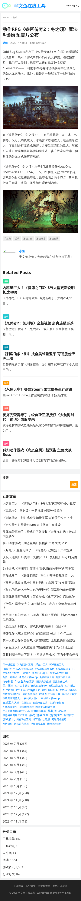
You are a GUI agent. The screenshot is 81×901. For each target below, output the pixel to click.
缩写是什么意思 (41, 719)
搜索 (6, 477)
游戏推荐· (69, 715)
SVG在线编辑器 (24, 669)
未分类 (7, 853)
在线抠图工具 (40, 702)
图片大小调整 (22, 685)
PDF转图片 (9, 669)
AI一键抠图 (9, 664)
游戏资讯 (53, 238)
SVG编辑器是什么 (66, 669)
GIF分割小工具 (25, 664)
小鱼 (22, 251)
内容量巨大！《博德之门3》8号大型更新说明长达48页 (39, 290)
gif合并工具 (41, 664)
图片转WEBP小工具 (14, 690)
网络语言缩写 (21, 723)
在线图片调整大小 (12, 698)
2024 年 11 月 (12, 800)
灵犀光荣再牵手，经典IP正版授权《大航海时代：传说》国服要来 (38, 417)
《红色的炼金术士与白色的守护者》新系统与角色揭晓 (39, 590)
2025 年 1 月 (11, 786)
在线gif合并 (33, 690)
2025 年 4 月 (11, 765)
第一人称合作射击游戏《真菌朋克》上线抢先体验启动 (39, 640)
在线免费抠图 (30, 694)
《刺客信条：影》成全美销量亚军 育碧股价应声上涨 (39, 356)
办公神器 (8, 681)
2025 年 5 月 (11, 758)
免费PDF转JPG (40, 673)
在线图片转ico (31, 698)
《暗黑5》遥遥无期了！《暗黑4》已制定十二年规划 (37, 550)
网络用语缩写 (59, 719)
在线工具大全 (11, 702)
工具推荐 (9, 839)
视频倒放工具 (38, 723)
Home (6, 17)
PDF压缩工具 (56, 664)
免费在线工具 (46, 677)
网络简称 (7, 723)
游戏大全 (27, 238)
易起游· (62, 711)
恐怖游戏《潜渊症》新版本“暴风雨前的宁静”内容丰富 (38, 568)
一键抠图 (25, 673)
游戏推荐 (40, 238)
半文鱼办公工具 (25, 681)
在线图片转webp (50, 698)
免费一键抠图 (10, 677)
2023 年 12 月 (12, 814)
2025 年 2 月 (11, 779)
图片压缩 (8, 685)
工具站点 (9, 846)
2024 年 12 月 (12, 793)
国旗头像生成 (60, 681)
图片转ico (70, 685)
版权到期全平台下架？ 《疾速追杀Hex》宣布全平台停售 (40, 654)
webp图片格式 (11, 673)
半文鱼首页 (44, 886)
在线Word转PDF (12, 694)
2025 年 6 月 (11, 751)
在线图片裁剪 (69, 694)
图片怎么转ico (39, 685)
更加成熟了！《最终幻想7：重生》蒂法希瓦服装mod (38, 575)
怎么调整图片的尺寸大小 (16, 711)
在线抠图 (26, 702)
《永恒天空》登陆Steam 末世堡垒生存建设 (37, 389)
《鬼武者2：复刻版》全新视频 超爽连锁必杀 (38, 323)
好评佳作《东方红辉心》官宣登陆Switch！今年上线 (37, 633)
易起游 (7, 238)
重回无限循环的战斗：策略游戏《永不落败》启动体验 (39, 597)
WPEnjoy (66, 892)
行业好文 (9, 874)
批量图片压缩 (38, 711)
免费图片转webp (28, 677)
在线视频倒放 (26, 706)
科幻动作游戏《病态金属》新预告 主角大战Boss (37, 452)
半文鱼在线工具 (30, 5)
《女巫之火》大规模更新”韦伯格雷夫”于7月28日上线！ (39, 647)
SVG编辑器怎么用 (44, 669)
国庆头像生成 (43, 681)
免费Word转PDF (59, 673)
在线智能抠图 (10, 706)
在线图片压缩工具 (49, 694)
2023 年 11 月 (12, 821)
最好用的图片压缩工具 (15, 715)
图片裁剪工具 (55, 685)
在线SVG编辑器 (68, 690)
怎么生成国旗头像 (45, 706)
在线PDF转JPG (50, 690)
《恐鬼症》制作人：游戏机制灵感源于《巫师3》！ (37, 626)
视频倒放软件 (54, 723)
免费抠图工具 (63, 677)
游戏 (15, 17)
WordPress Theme (47, 892)
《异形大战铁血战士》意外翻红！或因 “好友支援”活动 (39, 583)
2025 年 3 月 (11, 772)
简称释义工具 (23, 719)
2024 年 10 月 (12, 807)
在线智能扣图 (56, 702)
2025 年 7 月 (11, 744)
